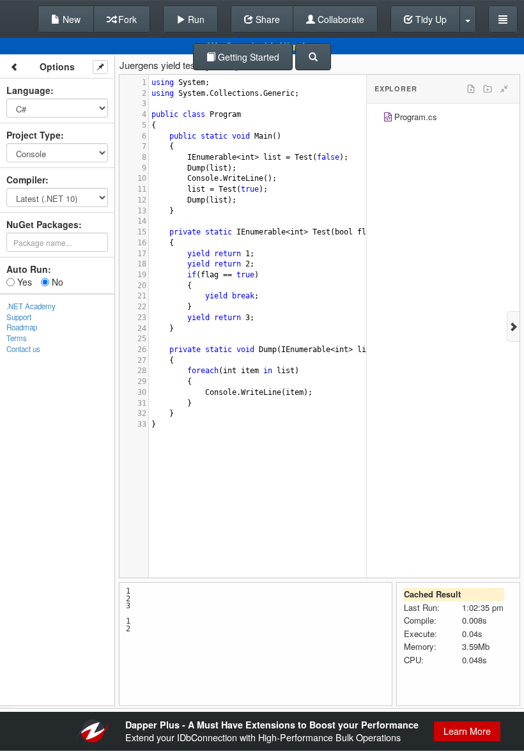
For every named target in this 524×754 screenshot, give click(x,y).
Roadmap (21, 327)
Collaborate (339, 19)
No (56, 281)
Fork (126, 19)
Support (18, 317)
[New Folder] (487, 88)
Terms (16, 338)
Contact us (23, 349)
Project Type (33, 134)
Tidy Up (430, 19)
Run (194, 19)
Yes (23, 281)
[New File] (471, 88)
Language (28, 90)
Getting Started (247, 56)
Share (266, 19)
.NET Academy (31, 306)
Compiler (25, 179)
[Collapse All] (504, 88)
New (70, 19)
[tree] (443, 118)
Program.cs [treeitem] (415, 117)
